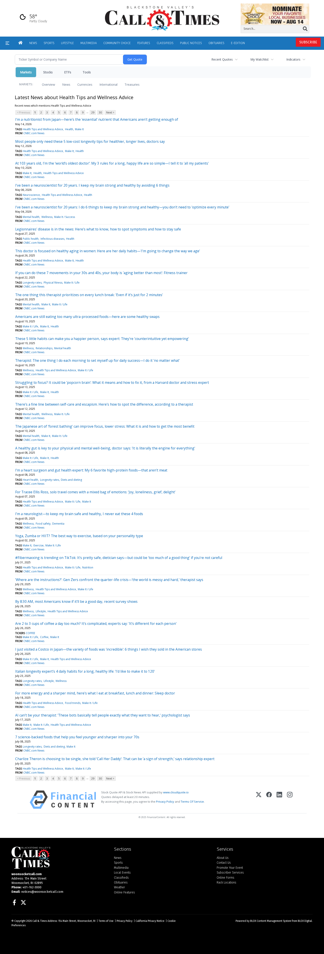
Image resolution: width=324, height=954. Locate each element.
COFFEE (30, 633)
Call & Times (39, 920)
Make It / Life (72, 282)
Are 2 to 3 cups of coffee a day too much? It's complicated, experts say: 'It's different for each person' (96, 623)
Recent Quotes (222, 59)
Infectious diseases (52, 239)
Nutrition (87, 567)
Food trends (72, 703)
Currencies (84, 84)
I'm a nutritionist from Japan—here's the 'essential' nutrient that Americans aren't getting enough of (96, 119)
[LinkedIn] (279, 799)
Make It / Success (64, 217)
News (66, 84)
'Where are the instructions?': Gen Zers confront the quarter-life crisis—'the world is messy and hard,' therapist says (109, 579)
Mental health (31, 217)
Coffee (44, 637)
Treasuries (132, 84)
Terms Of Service (192, 802)
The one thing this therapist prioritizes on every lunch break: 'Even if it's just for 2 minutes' (89, 294)
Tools (87, 72)
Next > (110, 112)
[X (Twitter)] (258, 799)
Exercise (39, 545)
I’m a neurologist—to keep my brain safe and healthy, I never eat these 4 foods (79, 513)
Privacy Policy (165, 802)
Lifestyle (41, 611)
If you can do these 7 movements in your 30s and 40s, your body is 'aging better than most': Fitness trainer (101, 272)
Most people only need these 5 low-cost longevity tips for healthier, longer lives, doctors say (90, 141)
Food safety (43, 523)
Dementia (58, 523)
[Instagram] (289, 799)
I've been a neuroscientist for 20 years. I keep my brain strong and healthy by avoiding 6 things (92, 185)
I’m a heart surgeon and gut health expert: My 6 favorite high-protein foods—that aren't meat (91, 470)
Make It (79, 129)
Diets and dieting (71, 480)
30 (100, 112)
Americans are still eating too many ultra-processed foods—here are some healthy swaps (87, 316)
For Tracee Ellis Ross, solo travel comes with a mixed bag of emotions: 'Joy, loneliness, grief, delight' (95, 492)
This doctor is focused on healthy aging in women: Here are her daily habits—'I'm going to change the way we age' (107, 251)
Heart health (30, 480)
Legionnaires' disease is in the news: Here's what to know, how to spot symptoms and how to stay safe (98, 229)
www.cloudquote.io (176, 792)
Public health (31, 239)
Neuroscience (31, 195)
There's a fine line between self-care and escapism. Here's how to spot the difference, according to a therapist (104, 404)
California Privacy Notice (150, 920)
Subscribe (308, 42)
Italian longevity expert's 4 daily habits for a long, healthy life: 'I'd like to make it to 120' (85, 671)
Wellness (46, 217)
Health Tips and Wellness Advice (43, 129)
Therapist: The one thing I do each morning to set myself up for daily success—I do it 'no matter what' (97, 360)
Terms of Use (106, 920)
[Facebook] (269, 799)
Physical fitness (53, 282)
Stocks (48, 72)
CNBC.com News (33, 133)
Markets (26, 72)
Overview (48, 84)
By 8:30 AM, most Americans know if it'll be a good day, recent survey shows (76, 601)
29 (92, 112)
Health (69, 129)
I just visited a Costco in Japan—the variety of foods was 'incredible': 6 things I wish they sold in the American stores (108, 649)
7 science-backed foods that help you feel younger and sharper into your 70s (77, 737)
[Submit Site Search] (305, 29)
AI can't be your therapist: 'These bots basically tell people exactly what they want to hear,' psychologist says (102, 715)
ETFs (67, 72)
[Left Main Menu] (7, 43)
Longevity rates (32, 282)
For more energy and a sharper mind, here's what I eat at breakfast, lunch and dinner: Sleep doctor (95, 693)
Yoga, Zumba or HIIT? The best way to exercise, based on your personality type (79, 535)
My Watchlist (259, 59)
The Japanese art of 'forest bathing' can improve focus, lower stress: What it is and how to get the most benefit (104, 426)
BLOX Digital (305, 920)
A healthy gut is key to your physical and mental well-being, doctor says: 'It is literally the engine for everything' (105, 448)
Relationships (44, 348)
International (108, 84)
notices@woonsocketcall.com (42, 892)
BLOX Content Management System (270, 920)
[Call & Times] (59, 858)
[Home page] (162, 18)
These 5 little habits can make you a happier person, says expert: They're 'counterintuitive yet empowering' (102, 338)
